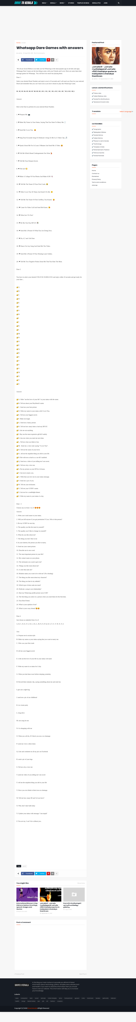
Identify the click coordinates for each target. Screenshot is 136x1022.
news (16, 998)
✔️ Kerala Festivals (98, 156)
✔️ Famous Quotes (98, 153)
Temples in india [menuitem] (83, 3)
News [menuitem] (62, 3)
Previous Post (19, 974)
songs (23, 1001)
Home (18, 43)
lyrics (60, 998)
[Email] (52, 60)
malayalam (24, 998)
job (43, 1001)
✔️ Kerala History (97, 135)
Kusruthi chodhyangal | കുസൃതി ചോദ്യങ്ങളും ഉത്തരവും (72, 905)
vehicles (43, 998)
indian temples (52, 998)
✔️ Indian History (97, 138)
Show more (81, 883)
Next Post (82, 974)
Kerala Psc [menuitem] (96, 3)
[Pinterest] (48, 60)
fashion (52, 1001)
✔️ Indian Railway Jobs (99, 96)
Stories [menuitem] (71, 3)
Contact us (95, 173)
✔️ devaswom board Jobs (100, 102)
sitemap (94, 185)
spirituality (105, 998)
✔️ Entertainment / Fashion (100, 150)
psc (39, 1001)
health (17, 1001)
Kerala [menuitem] (52, 3)
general (77, 998)
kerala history (31, 1001)
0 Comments (40, 53)
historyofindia (68, 998)
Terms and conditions (99, 182)
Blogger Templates (21, 1012)
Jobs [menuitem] (105, 3)
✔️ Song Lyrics (96, 129)
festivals (113, 998)
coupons (59, 1001)
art (47, 1001)
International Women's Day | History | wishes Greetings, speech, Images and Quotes (27, 906)
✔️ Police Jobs (96, 93)
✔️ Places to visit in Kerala (100, 141)
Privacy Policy (96, 179)
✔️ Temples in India (98, 147)
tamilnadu (90, 998)
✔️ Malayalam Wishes (99, 132)
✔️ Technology (96, 144)
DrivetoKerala (32, 1008)
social (23, 43)
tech (31, 998)
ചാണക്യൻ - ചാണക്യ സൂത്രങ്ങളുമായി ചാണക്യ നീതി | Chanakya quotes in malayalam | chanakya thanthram (49, 907)
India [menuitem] (44, 3)
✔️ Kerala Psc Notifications (101, 99)
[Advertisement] (68, 23)
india (83, 998)
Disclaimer (95, 176)
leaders (98, 998)
